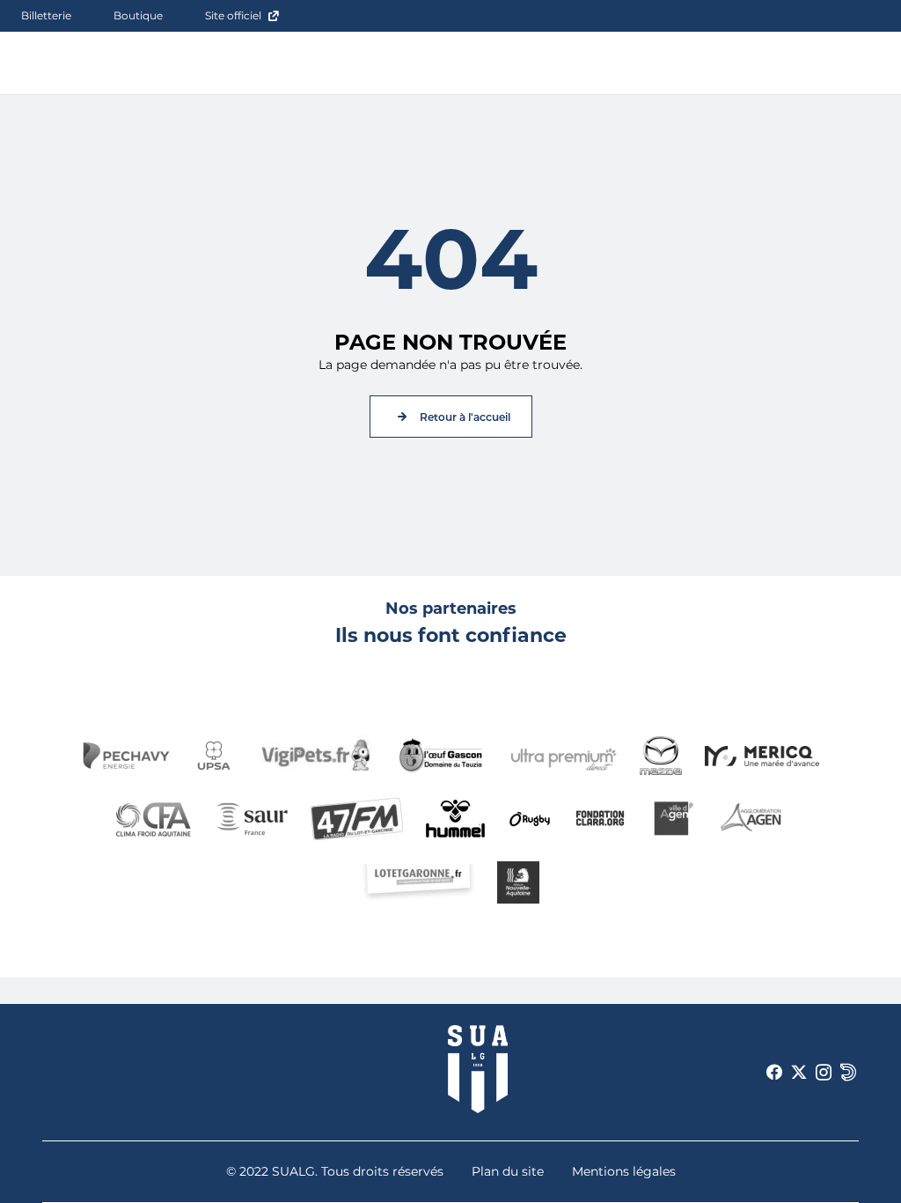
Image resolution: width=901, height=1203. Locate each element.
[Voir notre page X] (798, 1072)
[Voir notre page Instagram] (823, 1072)
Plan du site (508, 1171)
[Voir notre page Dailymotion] (848, 1072)
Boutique (138, 15)
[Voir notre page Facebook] (774, 1072)
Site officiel (233, 15)
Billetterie (46, 15)
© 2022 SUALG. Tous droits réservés (334, 1171)
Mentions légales (624, 1171)
